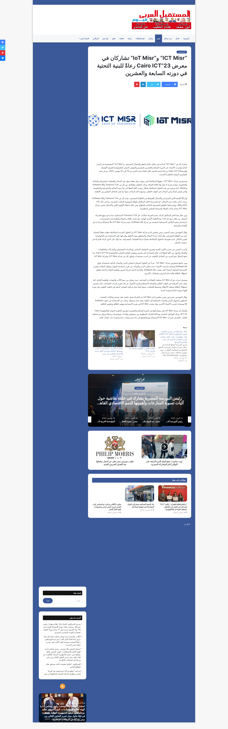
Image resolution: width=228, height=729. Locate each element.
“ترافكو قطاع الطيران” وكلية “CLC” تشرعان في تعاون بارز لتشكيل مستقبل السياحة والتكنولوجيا (173, 506)
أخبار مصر (182, 52)
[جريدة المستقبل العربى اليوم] (161, 19)
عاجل (178, 38)
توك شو (105, 38)
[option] (139, 400)
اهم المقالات (140, 38)
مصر (158, 38)
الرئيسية (186, 38)
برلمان (150, 38)
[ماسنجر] (2, 58)
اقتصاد (121, 38)
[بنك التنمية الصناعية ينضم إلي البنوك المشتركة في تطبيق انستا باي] (139, 493)
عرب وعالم (168, 38)
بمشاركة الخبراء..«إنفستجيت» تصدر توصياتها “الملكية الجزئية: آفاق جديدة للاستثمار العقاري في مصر (109, 351)
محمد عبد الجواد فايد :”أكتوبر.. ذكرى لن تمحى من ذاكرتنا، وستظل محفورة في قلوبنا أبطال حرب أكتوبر (139, 400)
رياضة (130, 38)
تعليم (114, 38)
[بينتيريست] (136, 84)
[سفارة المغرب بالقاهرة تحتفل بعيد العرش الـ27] (140, 338)
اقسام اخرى (84, 38)
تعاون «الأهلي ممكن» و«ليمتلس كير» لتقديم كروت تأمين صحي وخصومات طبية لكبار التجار (107, 506)
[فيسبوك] (2, 42)
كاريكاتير (96, 38)
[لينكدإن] (143, 84)
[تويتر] (2, 47)
